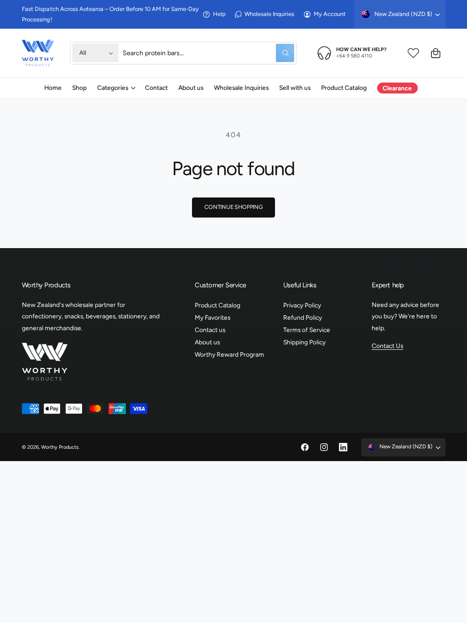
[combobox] (208, 53)
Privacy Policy (302, 305)
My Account (330, 13)
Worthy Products (59, 447)
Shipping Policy (304, 342)
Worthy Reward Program (229, 354)
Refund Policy (302, 317)
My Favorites (212, 317)
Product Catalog (217, 305)
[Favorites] (413, 53)
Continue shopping (233, 206)
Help (219, 13)
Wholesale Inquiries (269, 13)
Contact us (210, 329)
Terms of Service (306, 329)
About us (207, 342)
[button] (116, 88)
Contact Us (387, 345)
